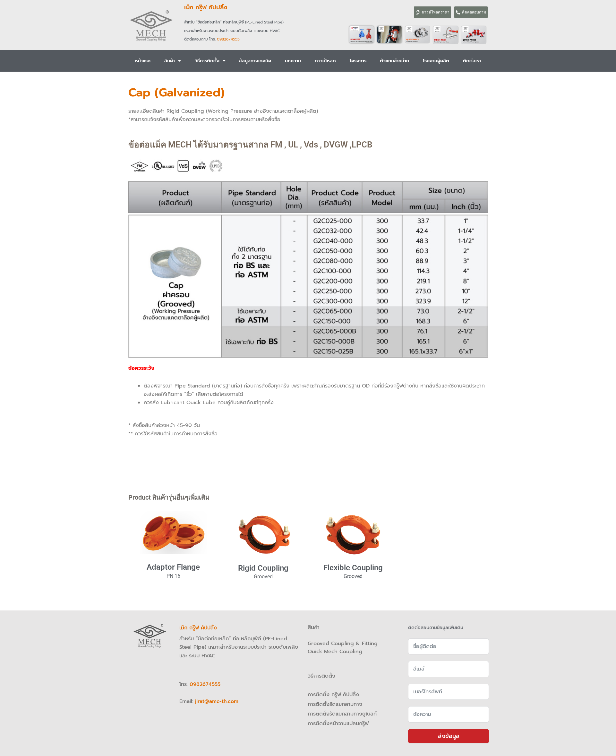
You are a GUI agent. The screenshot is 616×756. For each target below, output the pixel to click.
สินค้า (169, 61)
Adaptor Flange (173, 567)
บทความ (293, 61)
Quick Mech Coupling (335, 651)
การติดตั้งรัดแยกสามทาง (335, 704)
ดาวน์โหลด (325, 61)
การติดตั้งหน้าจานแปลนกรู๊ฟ (338, 723)
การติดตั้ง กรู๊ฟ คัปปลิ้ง (334, 694)
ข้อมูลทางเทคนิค (255, 61)
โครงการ (358, 61)
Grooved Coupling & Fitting (343, 643)
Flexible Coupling (353, 567)
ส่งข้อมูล (448, 736)
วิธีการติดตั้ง (207, 61)
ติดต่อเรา (472, 61)
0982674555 (228, 39)
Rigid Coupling (263, 568)
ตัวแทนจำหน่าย (394, 61)
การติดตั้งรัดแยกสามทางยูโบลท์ (342, 714)
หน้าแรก (142, 61)
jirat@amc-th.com (216, 701)
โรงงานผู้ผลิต (436, 61)
